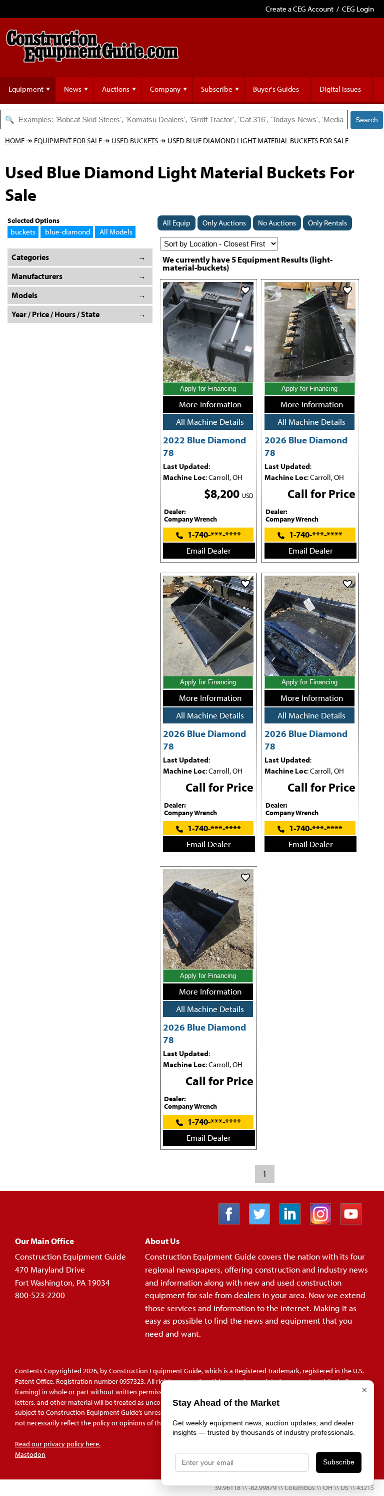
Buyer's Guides (276, 89)
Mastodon (30, 1454)
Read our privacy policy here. (57, 1443)
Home (14, 140)
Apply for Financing (208, 388)
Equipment (26, 89)
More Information (210, 404)
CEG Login (358, 9)
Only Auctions (224, 222)
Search (367, 120)
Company (165, 89)
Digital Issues (340, 89)
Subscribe (216, 89)
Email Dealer (208, 550)
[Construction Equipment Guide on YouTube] (354, 1221)
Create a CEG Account (300, 9)
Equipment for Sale (68, 140)
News (73, 89)
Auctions (116, 89)
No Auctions (277, 222)
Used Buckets (135, 140)
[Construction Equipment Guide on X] (263, 1221)
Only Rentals (327, 222)
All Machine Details (210, 421)
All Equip (176, 222)
